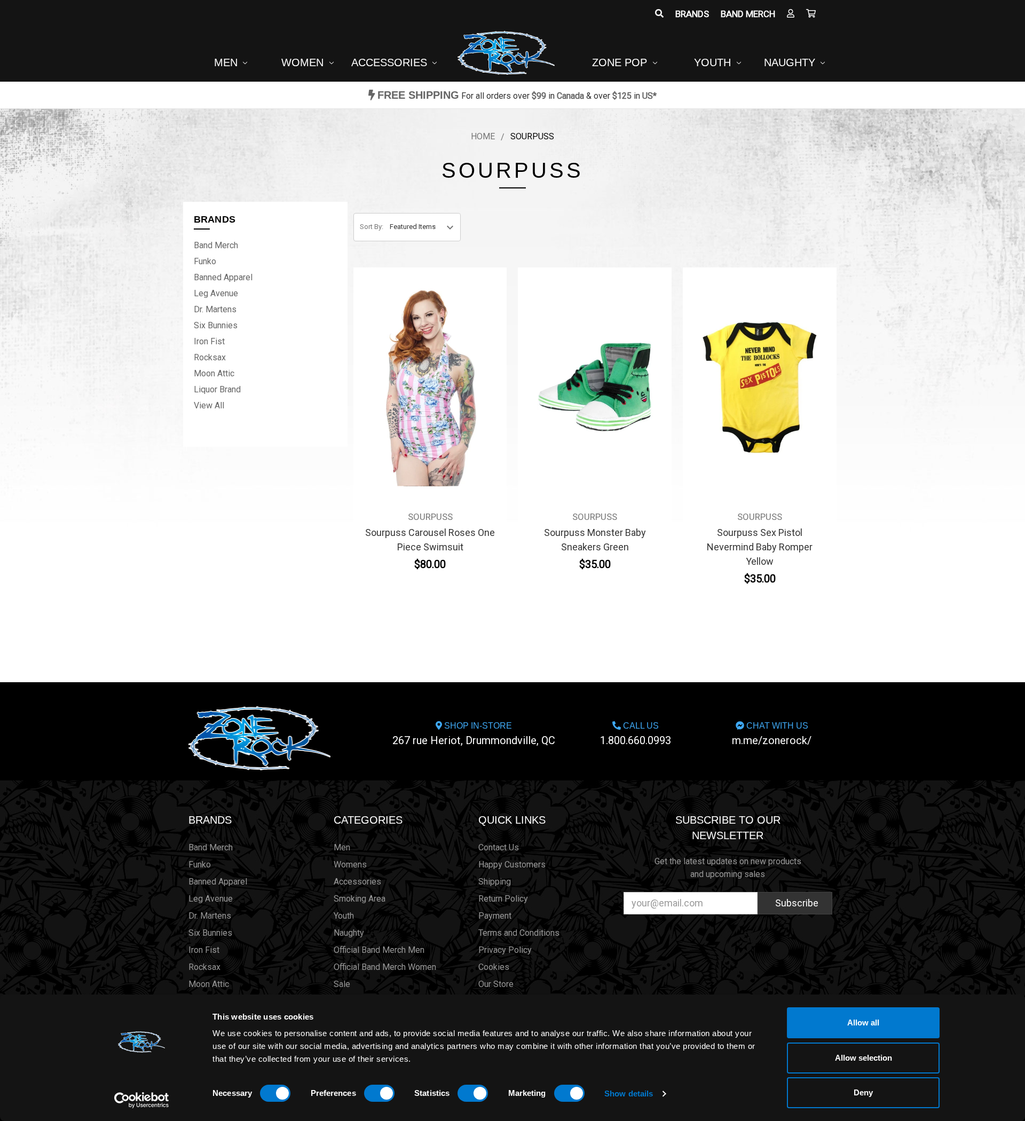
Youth (714, 62)
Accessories (390, 62)
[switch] (379, 1093)
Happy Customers (512, 864)
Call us (635, 734)
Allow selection (863, 1057)
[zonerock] (811, 14)
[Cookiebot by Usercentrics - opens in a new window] (141, 1100)
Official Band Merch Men (379, 950)
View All (209, 405)
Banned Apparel (223, 277)
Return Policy (503, 899)
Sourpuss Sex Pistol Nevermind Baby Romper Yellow (760, 547)
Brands (692, 14)
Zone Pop (621, 62)
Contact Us (498, 847)
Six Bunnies (216, 325)
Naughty (791, 62)
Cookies (493, 967)
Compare (427, 379)
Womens (350, 864)
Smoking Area (359, 899)
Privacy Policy (505, 950)
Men (227, 62)
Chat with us (771, 734)
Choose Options (430, 404)
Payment (494, 916)
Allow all (863, 1022)
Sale (342, 984)
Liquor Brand (217, 389)
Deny (863, 1092)
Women (304, 62)
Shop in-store (473, 734)
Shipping (494, 882)
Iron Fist (209, 341)
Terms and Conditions (518, 933)
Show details (628, 1093)
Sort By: (371, 227)
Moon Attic (214, 373)
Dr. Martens (215, 309)
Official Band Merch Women (385, 967)
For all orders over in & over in (517, 96)
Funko (205, 261)
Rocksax (210, 357)
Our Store (496, 984)
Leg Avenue (216, 293)
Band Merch (748, 14)
